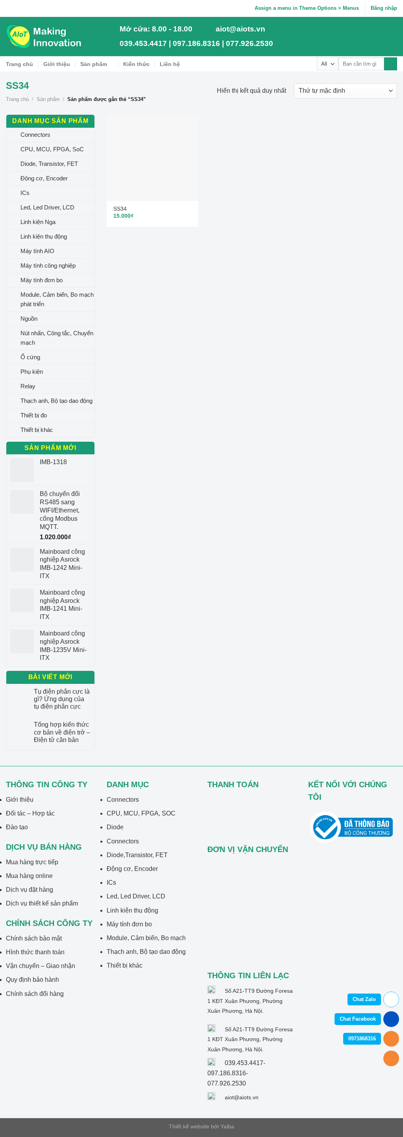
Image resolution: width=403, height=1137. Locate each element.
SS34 (120, 209)
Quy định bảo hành (32, 979)
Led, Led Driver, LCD (47, 207)
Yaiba (227, 1126)
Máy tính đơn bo (41, 280)
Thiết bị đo (33, 415)
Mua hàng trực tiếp (32, 862)
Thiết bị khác (36, 429)
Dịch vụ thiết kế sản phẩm (42, 903)
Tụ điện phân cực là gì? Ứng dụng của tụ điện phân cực (62, 699)
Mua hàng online (29, 875)
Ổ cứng (30, 357)
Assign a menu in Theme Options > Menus (307, 8)
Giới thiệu (56, 64)
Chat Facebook (358, 1019)
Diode (115, 827)
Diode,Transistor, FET (137, 855)
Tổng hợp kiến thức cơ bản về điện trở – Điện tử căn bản (62, 732)
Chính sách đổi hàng (35, 993)
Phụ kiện (31, 371)
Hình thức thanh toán (35, 952)
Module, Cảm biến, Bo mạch (146, 938)
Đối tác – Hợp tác (30, 813)
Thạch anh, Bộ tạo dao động (56, 400)
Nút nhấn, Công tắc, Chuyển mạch (56, 338)
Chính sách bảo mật (34, 938)
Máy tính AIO (37, 251)
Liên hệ (170, 64)
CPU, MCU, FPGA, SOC (141, 813)
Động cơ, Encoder (44, 178)
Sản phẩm (93, 64)
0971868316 (362, 1038)
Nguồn (28, 318)
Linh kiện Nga (37, 222)
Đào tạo (17, 827)
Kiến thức (136, 64)
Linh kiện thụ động (43, 236)
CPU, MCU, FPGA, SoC (52, 149)
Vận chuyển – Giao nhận (40, 966)
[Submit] (390, 64)
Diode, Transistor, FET (49, 163)
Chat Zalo (364, 999)
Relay (27, 386)
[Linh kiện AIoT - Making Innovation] (45, 36)
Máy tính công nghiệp (48, 265)
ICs (25, 192)
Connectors (35, 134)
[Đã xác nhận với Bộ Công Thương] (351, 826)
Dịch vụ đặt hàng (29, 889)
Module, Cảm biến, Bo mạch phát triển (57, 299)
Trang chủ (19, 64)
